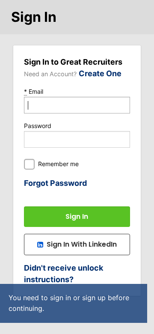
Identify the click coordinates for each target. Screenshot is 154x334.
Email (33, 91)
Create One (100, 73)
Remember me (58, 163)
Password (37, 125)
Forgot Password (55, 183)
